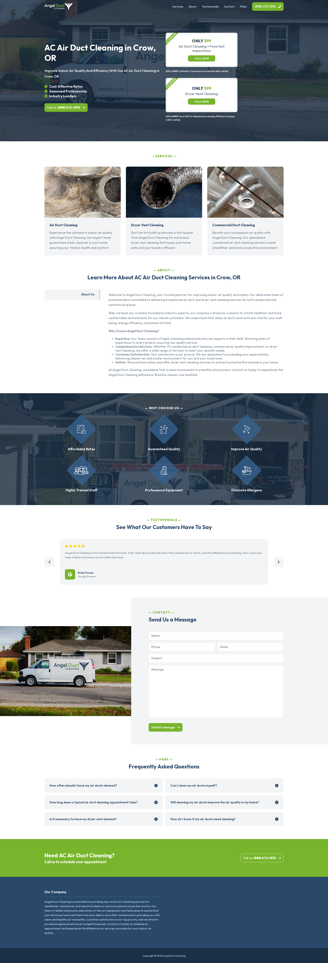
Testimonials (210, 6)
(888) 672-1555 (265, 6)
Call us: (63, 107)
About (192, 6)
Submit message (163, 727)
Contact (229, 6)
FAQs (243, 6)
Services (177, 6)
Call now (201, 58)
